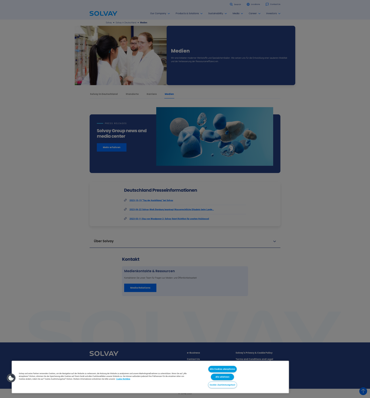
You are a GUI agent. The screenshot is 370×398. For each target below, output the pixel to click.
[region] (150, 377)
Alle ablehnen (222, 377)
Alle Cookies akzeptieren (222, 369)
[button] (11, 378)
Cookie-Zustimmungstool (222, 385)
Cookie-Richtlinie (123, 379)
